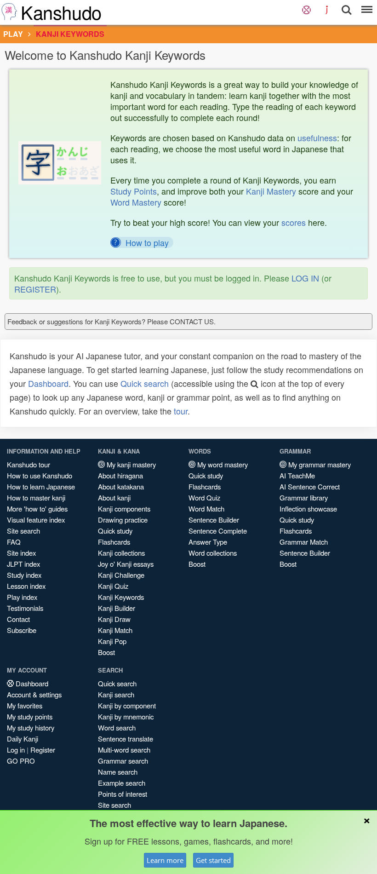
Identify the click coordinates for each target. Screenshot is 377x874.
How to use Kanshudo (39, 475)
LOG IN (305, 278)
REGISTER (35, 289)
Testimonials (25, 608)
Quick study (115, 530)
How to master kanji (36, 497)
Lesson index (26, 586)
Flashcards (114, 541)
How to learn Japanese (41, 486)
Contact (18, 619)
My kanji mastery (130, 464)
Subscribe (21, 630)
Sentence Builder (213, 519)
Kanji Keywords (121, 597)
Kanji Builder (116, 608)
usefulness (317, 138)
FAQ (14, 541)
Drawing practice (123, 519)
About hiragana (120, 475)
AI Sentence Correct (310, 486)
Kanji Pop (112, 641)
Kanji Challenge (121, 575)
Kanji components (124, 508)
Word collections (212, 553)
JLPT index (23, 564)
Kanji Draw (114, 619)
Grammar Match (304, 541)
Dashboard (48, 383)
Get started (213, 860)
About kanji (114, 497)
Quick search (144, 383)
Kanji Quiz (113, 586)
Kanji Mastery (271, 191)
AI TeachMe (297, 475)
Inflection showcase (308, 508)
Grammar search (123, 760)
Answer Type (207, 541)
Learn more (165, 860)
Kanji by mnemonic (126, 716)
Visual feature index (36, 519)
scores (293, 222)
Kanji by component (127, 705)
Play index (22, 597)
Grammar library (304, 497)
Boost (106, 652)
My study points (29, 716)
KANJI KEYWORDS (70, 34)
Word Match (206, 508)
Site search (23, 530)
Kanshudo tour (28, 464)
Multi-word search (124, 749)
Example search (121, 783)
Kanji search (116, 694)
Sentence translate (125, 738)
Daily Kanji (22, 738)
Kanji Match (115, 630)
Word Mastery (135, 202)
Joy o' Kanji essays (126, 564)
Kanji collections (121, 553)
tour (181, 411)
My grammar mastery (318, 464)
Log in (16, 749)
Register (42, 749)
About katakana (121, 486)
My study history (30, 727)
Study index (24, 575)
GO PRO (21, 760)
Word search (117, 727)
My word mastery (221, 464)
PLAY (13, 34)
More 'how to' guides (37, 508)
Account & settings (34, 694)
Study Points (133, 191)
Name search (117, 771)
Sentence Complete (217, 530)
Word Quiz (204, 497)
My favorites (24, 705)
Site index (21, 553)
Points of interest (122, 794)
